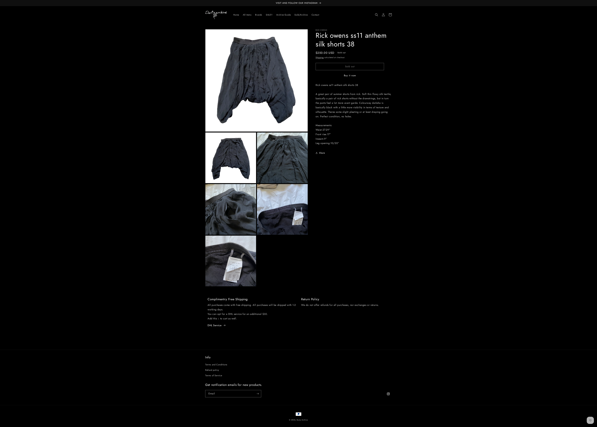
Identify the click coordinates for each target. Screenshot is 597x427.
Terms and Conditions (216, 364)
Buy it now (350, 75)
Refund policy (212, 370)
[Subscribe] (257, 393)
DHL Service (215, 325)
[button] (376, 14)
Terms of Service (213, 375)
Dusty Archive (302, 420)
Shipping (320, 57)
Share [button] (322, 152)
